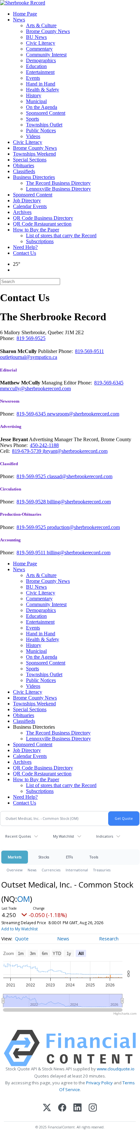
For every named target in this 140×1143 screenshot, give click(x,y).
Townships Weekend (34, 154)
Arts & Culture (41, 25)
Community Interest (46, 54)
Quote (22, 939)
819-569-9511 (89, 351)
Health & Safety (42, 89)
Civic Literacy (40, 43)
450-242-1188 (44, 445)
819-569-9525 (32, 476)
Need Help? (25, 247)
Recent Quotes (18, 836)
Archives (22, 212)
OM (23, 898)
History (33, 95)
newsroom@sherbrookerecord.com (83, 414)
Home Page (25, 14)
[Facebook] (62, 1108)
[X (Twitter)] (47, 1108)
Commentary (39, 49)
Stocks (43, 856)
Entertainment (40, 72)
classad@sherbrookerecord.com (79, 476)
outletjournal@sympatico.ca (28, 357)
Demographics (41, 60)
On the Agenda (41, 107)
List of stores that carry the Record (61, 235)
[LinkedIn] (77, 1108)
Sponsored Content (45, 113)
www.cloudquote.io (115, 1069)
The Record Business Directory (58, 183)
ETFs (69, 856)
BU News (36, 37)
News (19, 19)
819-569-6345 (108, 382)
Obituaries (23, 165)
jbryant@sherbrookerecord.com (75, 451)
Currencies (51, 869)
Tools (94, 856)
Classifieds (24, 171)
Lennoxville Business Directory (58, 189)
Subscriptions (40, 241)
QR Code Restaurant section (42, 224)
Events (33, 78)
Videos (33, 136)
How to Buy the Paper (36, 229)
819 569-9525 (31, 338)
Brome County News (48, 31)
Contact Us (24, 253)
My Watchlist (63, 836)
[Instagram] (92, 1108)
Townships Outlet (44, 124)
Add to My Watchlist (19, 929)
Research (109, 939)
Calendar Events (30, 206)
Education (36, 66)
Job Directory (27, 200)
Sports (32, 119)
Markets (14, 856)
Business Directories (34, 177)
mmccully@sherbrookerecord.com (35, 388)
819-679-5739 (27, 451)
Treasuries (101, 869)
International (77, 869)
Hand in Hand (40, 84)
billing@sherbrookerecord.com (79, 501)
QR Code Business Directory (43, 218)
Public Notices (41, 130)
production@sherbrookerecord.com (83, 527)
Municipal (36, 101)
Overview (14, 869)
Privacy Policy (99, 1083)
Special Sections (29, 159)
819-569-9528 (32, 501)
